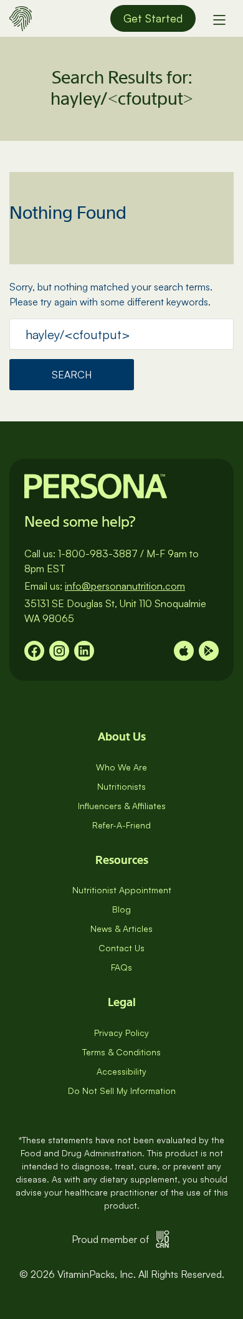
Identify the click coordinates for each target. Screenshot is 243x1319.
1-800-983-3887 (98, 553)
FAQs (121, 967)
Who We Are (121, 767)
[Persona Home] (20, 17)
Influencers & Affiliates (122, 805)
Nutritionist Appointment (121, 890)
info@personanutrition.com (125, 586)
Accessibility (121, 1071)
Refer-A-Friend (121, 825)
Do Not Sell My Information (122, 1090)
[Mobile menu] (219, 18)
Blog (121, 909)
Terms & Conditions (121, 1052)
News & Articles (121, 928)
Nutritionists (121, 786)
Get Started (153, 18)
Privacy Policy (121, 1032)
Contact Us (121, 947)
